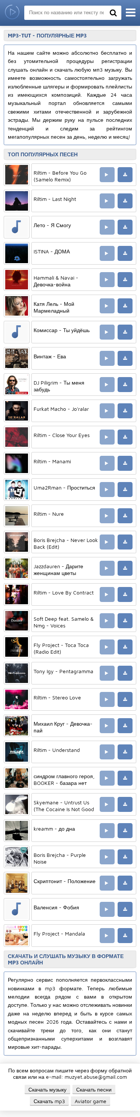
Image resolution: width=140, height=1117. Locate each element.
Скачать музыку (47, 1089)
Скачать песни (94, 1089)
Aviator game (90, 1101)
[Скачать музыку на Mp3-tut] (12, 13)
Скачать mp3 (49, 1101)
